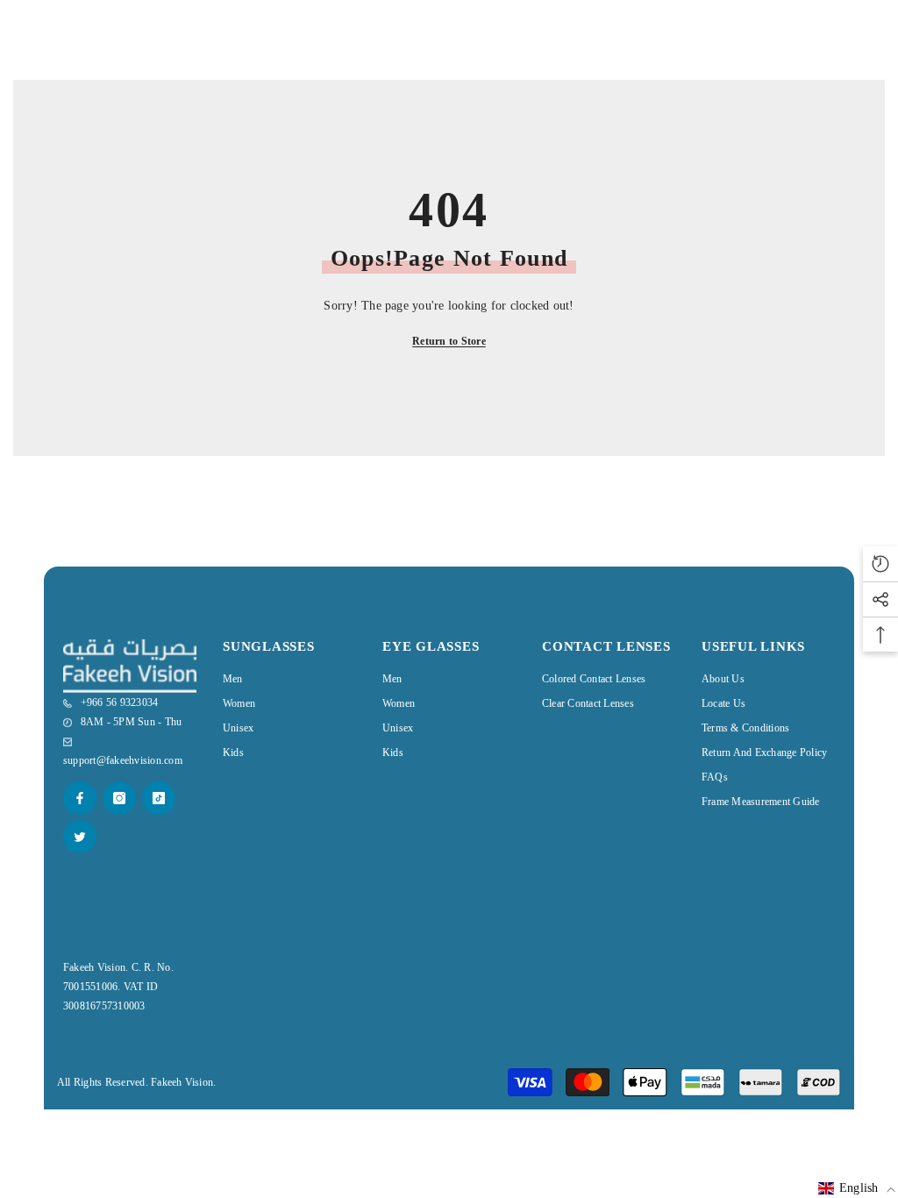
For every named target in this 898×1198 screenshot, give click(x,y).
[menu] (23, 44)
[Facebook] (79, 798)
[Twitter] (79, 836)
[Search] (64, 44)
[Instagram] (119, 798)
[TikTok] (158, 798)
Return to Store (449, 341)
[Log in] (827, 44)
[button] (857, 1188)
